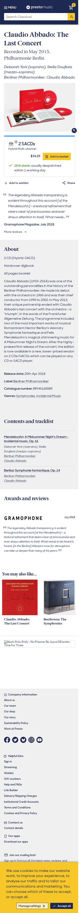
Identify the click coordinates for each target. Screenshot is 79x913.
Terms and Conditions (17, 807)
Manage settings (30, 906)
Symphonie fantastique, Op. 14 (37, 470)
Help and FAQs (13, 784)
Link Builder (11, 790)
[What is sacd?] (16, 144)
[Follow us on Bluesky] (24, 740)
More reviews (13, 232)
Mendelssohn (13, 437)
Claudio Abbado (15, 461)
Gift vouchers (12, 779)
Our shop (9, 711)
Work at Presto (13, 728)
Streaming (10, 767)
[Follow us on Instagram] (32, 740)
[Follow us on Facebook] (8, 740)
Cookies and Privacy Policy (20, 813)
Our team (10, 705)
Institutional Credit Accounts (21, 802)
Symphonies (25, 396)
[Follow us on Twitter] (16, 740)
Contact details (13, 828)
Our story (10, 717)
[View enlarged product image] (39, 107)
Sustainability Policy (16, 723)
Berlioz (9, 470)
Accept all (64, 906)
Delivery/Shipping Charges (20, 796)
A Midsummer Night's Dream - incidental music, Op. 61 (36, 439)
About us (9, 700)
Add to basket (59, 156)
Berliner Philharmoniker (31, 381)
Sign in (8, 761)
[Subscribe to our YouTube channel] (40, 740)
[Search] (71, 16)
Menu (12, 7)
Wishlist (9, 773)
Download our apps (16, 841)
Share (71, 183)
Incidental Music (48, 396)
